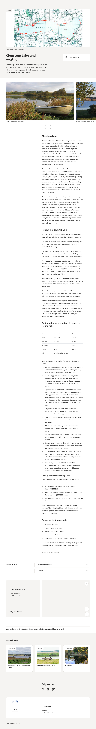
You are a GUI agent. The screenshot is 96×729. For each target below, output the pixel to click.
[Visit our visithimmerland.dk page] (48, 689)
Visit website (73, 57)
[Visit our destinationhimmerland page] (53, 689)
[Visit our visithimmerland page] (42, 689)
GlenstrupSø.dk (72, 545)
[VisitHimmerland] (15, 701)
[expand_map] (86, 584)
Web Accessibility (48, 713)
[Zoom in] (87, 609)
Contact (44, 710)
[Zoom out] (87, 614)
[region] (66, 598)
